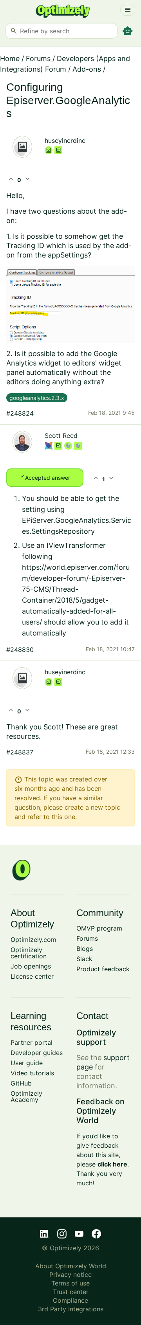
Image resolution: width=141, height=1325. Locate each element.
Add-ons (86, 69)
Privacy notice (70, 1274)
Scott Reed (61, 435)
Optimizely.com (33, 939)
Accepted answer (45, 477)
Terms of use (70, 1283)
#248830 (20, 649)
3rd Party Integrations (70, 1309)
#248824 (20, 413)
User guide (27, 1063)
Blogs (84, 948)
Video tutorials (32, 1073)
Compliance (70, 1300)
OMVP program (99, 928)
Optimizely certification (29, 953)
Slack (84, 959)
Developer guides (37, 1053)
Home (10, 58)
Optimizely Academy (26, 1096)
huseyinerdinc (65, 140)
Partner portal (31, 1042)
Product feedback (103, 969)
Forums (38, 58)
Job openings (31, 966)
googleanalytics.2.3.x (36, 397)
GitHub (21, 1083)
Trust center (71, 1292)
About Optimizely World (70, 1266)
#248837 (19, 752)
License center (32, 976)
